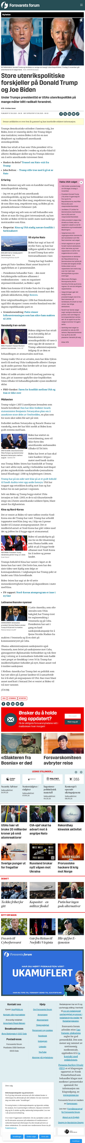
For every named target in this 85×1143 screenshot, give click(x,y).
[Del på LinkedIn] (69, 114)
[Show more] (81, 182)
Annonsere (42, 1015)
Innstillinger (76, 1141)
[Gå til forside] (20, 5)
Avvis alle (45, 1136)
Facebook (42, 1036)
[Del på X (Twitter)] (65, 114)
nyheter (22, 698)
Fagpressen (72, 1104)
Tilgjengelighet (42, 1025)
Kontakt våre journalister (14, 1015)
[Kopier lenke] (77, 114)
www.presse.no (71, 1095)
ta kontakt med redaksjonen (72, 1056)
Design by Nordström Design (71, 1123)
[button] (76, 772)
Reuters (34, 295)
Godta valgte (31, 1136)
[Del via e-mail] (74, 114)
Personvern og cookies (42, 1030)
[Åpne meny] (81, 5)
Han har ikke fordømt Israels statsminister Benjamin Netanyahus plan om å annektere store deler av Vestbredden (26, 411)
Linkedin (42, 1047)
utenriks (12, 698)
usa (4, 698)
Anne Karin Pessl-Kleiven (14, 1023)
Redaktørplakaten (71, 1021)
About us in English (71, 1117)
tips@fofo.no (17, 1010)
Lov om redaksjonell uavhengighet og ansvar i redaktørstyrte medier (71, 1014)
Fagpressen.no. (11, 1128)
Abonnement (42, 1020)
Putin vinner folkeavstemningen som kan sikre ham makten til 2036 (29, 315)
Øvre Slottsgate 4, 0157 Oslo (14, 1034)
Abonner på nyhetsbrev (42, 1058)
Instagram (42, 1041)
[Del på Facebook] (61, 114)
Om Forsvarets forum (42, 1010)
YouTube (42, 1052)
